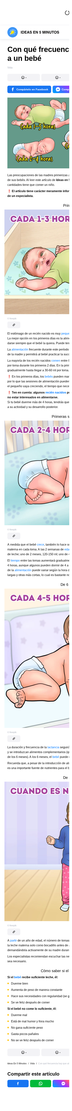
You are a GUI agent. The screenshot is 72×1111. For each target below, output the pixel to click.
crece (40, 544)
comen (55, 360)
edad (67, 549)
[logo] (33, 32)
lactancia (53, 747)
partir (13, 940)
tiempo (15, 560)
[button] (23, 77)
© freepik (11, 318)
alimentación (19, 349)
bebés (49, 376)
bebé (55, 756)
